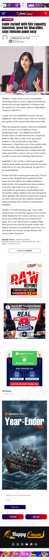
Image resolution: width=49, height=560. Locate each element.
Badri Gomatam (29, 242)
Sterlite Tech (14, 244)
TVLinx (12, 517)
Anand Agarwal (23, 240)
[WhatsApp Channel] (36, 544)
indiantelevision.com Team (20, 38)
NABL (5, 244)
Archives (6, 391)
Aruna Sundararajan (12, 242)
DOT (39, 242)
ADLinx (36, 517)
